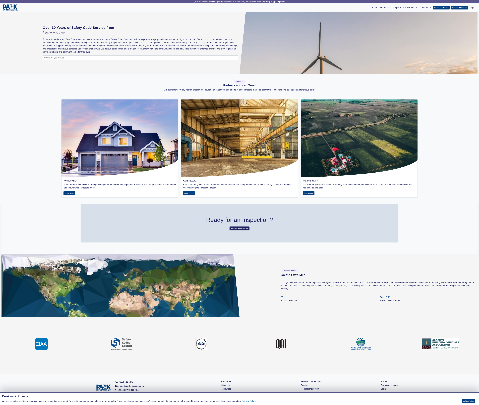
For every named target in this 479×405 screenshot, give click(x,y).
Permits (304, 385)
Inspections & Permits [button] (404, 7)
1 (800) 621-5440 (125, 382)
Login (383, 389)
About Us (225, 385)
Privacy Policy (248, 401)
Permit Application (441, 7)
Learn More (69, 193)
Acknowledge (468, 401)
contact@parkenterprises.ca (130, 386)
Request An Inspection (239, 228)
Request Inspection (459, 7)
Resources (226, 389)
